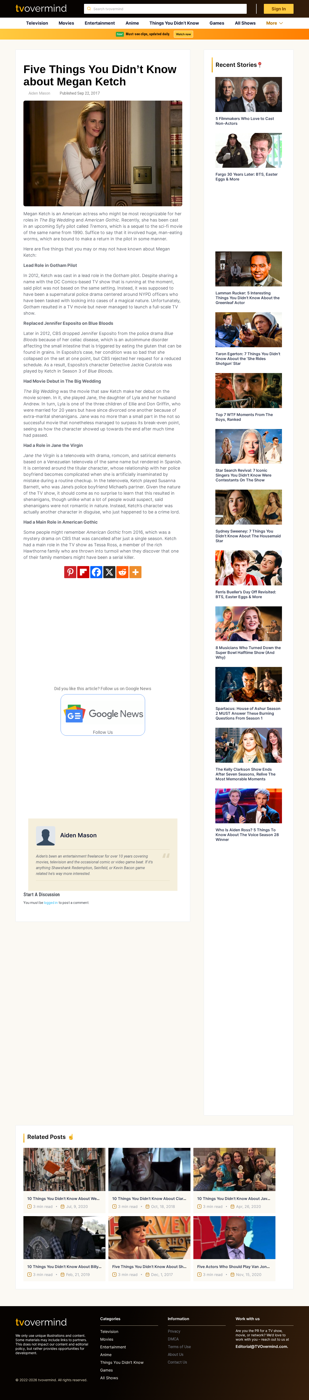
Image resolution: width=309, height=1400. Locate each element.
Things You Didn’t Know (174, 23)
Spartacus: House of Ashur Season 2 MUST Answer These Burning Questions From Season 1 (248, 713)
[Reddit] (122, 572)
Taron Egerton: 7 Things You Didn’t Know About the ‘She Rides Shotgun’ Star (248, 358)
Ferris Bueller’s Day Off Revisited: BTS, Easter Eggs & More (246, 594)
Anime (132, 23)
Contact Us (177, 1362)
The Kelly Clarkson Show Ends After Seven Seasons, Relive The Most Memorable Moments (245, 774)
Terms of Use (179, 1347)
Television (37, 23)
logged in (51, 903)
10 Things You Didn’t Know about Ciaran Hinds (156, 1198)
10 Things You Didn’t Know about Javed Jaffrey (241, 1198)
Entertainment (100, 23)
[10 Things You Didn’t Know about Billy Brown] (64, 1237)
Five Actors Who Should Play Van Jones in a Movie (244, 1266)
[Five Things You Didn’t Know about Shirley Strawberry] (149, 1237)
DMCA (173, 1339)
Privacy (174, 1331)
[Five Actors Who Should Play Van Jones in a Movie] (234, 1237)
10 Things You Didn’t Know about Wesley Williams (73, 1198)
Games (217, 23)
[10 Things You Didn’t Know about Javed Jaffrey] (234, 1169)
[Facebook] (96, 572)
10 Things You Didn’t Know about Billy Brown (69, 1266)
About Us (175, 1354)
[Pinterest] (70, 572)
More (271, 23)
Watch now (183, 34)
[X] (109, 572)
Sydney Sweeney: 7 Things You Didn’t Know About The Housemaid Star (248, 536)
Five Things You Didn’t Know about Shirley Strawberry (162, 1266)
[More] (135, 572)
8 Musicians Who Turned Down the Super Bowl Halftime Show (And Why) (248, 652)
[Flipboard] (83, 572)
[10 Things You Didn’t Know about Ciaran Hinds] (149, 1169)
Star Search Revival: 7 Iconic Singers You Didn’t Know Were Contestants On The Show (243, 475)
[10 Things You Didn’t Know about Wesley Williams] (64, 1169)
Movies (66, 23)
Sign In (279, 8)
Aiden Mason (39, 93)
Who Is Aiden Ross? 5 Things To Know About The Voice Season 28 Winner (247, 834)
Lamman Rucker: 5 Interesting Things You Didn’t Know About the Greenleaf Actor (248, 298)
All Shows (245, 23)
